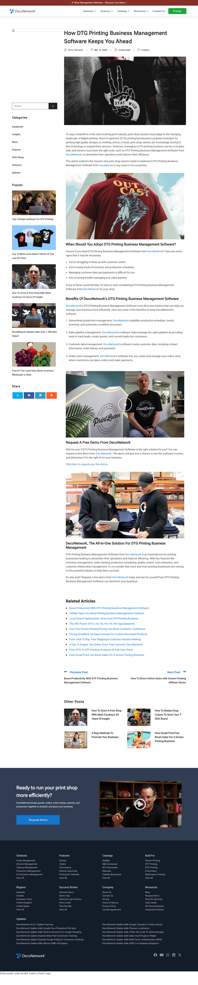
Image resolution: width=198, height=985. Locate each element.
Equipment (17, 126)
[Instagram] (167, 955)
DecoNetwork (74, 154)
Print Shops (18, 157)
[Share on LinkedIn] (40, 395)
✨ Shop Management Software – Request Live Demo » (99, 2)
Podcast (16, 149)
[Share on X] (17, 395)
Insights (145, 50)
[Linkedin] (173, 955)
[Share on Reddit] (51, 395)
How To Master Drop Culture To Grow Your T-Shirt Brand (168, 714)
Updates (16, 172)
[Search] (53, 106)
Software (17, 165)
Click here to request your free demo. (87, 464)
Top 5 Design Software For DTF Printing (32, 219)
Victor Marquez (75, 50)
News (15, 142)
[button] (125, 404)
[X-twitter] (179, 955)
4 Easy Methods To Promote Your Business (105, 735)
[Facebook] (155, 955)
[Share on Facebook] (29, 395)
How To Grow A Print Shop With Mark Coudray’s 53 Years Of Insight (107, 714)
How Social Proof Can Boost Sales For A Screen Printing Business (169, 737)
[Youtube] (161, 955)
